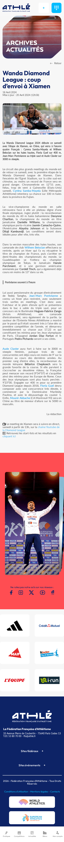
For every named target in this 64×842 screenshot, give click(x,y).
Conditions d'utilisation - (17, 791)
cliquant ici (9, 436)
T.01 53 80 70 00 (12, 736)
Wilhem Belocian (35, 247)
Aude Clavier (11, 348)
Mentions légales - (40, 791)
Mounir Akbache (20, 397)
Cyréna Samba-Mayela (27, 190)
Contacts (55, 791)
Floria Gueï (47, 385)
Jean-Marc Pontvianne (43, 295)
